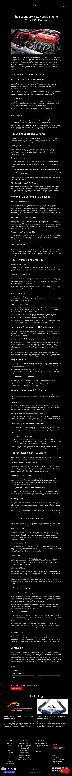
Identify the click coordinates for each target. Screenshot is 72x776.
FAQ (9, 750)
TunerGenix (36, 772)
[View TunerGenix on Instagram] (5, 769)
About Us (9, 743)
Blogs (9, 745)
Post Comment (16, 688)
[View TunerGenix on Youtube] (15, 769)
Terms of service (9, 763)
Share (14, 666)
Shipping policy (9, 761)
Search (9, 759)
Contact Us (9, 748)
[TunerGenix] (36, 6)
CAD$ (36, 769)
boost (55, 559)
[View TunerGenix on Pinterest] (12, 769)
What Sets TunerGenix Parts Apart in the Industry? (18, 717)
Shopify (40, 772)
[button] (64, 6)
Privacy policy (9, 752)
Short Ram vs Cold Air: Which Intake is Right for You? (51, 717)
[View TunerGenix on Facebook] (8, 769)
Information (9, 740)
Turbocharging (36, 559)
